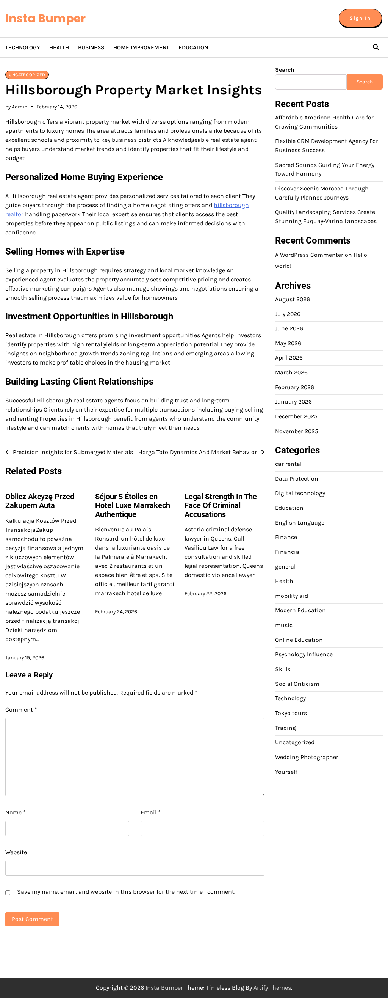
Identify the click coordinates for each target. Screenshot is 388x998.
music (284, 625)
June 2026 (289, 328)
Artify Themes (272, 987)
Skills (282, 669)
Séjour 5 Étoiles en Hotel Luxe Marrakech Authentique (132, 505)
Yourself (286, 772)
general (285, 566)
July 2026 (287, 314)
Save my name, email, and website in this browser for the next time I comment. (126, 891)
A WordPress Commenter (309, 254)
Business (91, 47)
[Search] (376, 47)
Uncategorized (27, 74)
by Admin (16, 107)
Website (16, 852)
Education (193, 47)
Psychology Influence (304, 654)
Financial (288, 552)
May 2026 (288, 343)
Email (151, 812)
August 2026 (292, 299)
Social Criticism (297, 684)
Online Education (299, 640)
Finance (286, 537)
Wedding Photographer (306, 757)
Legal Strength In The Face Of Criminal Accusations (221, 505)
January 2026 (293, 401)
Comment (21, 709)
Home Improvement (141, 47)
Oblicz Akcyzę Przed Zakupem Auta (39, 501)
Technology (22, 47)
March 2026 (291, 372)
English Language (299, 522)
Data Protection (296, 478)
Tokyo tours (291, 713)
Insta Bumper (45, 18)
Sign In (360, 18)
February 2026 (294, 387)
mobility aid (291, 596)
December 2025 (296, 416)
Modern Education (300, 610)
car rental (288, 463)
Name (15, 812)
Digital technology (300, 493)
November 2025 (296, 431)
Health (59, 47)
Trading (285, 728)
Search (284, 69)
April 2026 (289, 357)
